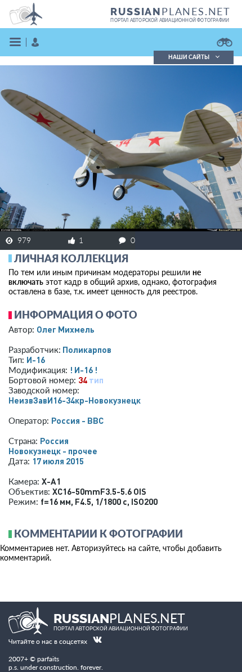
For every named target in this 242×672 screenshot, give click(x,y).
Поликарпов (86, 349)
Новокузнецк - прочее (52, 451)
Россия (54, 441)
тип (96, 380)
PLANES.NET (170, 11)
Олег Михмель (66, 329)
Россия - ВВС (77, 420)
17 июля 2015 (58, 461)
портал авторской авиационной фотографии (169, 20)
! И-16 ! (83, 370)
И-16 (35, 360)
